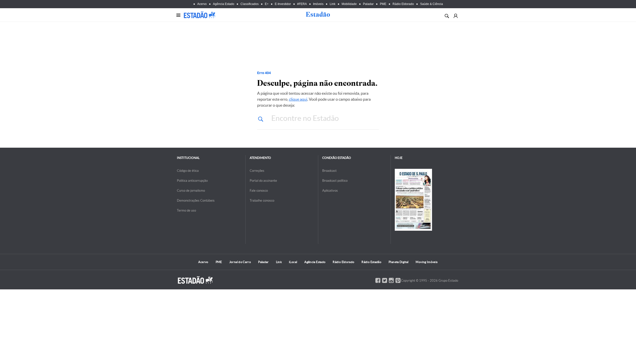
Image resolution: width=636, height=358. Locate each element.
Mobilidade (349, 4)
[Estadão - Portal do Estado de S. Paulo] (199, 14)
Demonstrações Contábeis (196, 200)
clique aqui (298, 99)
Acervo (202, 4)
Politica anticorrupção (192, 180)
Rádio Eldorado (403, 4)
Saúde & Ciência (431, 4)
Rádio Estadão (371, 262)
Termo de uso (186, 210)
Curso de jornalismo (191, 190)
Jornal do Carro (240, 262)
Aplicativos (330, 190)
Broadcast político (335, 180)
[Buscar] (446, 15)
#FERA (302, 4)
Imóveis (318, 4)
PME (383, 4)
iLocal (293, 262)
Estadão (318, 14)
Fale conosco (259, 190)
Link (332, 4)
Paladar (368, 4)
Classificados (249, 4)
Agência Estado (223, 4)
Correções (257, 171)
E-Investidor (283, 4)
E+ (267, 4)
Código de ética (188, 171)
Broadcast (329, 171)
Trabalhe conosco (262, 200)
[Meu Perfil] (455, 15)
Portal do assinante (263, 180)
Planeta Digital (398, 262)
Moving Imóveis (426, 262)
